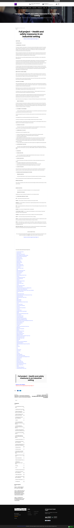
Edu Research (40, 7)
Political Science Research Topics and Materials (19, 472)
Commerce (18, 279)
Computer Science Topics (20, 283)
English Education (19, 299)
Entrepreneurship (19, 300)
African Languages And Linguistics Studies (22, 255)
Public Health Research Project (21, 355)
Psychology (18, 353)
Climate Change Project (20, 278)
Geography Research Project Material (22, 311)
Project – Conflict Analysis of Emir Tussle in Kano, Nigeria (19, 488)
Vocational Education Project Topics (21, 368)
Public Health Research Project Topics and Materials (29, 17)
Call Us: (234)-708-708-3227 (35, 3)
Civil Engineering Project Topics (21, 277)
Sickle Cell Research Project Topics (21, 363)
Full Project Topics (20, 449)
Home (20, 17)
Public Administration (19, 354)
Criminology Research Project (21, 285)
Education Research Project (20, 293)
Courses (18, 284)
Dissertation (34, 7)
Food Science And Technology (21, 305)
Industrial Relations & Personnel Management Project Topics (25, 320)
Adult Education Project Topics (21, 254)
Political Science (19, 349)
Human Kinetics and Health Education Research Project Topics (19, 452)
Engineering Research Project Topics (21, 297)
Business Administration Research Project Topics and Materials (19, 423)
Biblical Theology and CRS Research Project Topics (19, 415)
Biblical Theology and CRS (20, 265)
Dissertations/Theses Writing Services (19, 433)
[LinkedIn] (20, 390)
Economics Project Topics (20, 291)
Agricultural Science (19, 257)
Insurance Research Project (20, 321)
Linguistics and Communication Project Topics (23, 326)
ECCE (44, 7)
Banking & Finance (19, 261)
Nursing (18, 340)
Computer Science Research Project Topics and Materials (19, 430)
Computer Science (19, 282)
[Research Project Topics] (15, 4)
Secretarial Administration (20, 362)
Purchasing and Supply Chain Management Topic (23, 356)
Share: (15, 390)
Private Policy (18, 350)
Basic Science (18, 263)
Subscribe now (53, 7)
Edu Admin (29, 7)
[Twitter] (19, 390)
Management (18, 327)
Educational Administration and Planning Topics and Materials (19, 445)
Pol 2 (17, 348)
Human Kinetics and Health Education (22, 318)
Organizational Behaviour (20, 342)
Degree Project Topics (20, 286)
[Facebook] (17, 390)
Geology (18, 312)
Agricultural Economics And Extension (22, 256)
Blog (17, 269)
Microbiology (18, 339)
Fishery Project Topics (20, 304)
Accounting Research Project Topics (19, 407)
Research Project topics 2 (20, 479)
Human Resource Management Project (22, 319)
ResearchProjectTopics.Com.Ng (21, 526)
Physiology (18, 346)
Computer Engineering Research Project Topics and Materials (19, 427)
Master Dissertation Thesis (20, 333)
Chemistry (18, 276)
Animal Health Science (20, 258)
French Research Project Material (21, 307)
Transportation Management (20, 367)
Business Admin (36, 511)
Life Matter (18, 325)
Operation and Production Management (22, 341)
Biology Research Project (20, 268)
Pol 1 (17, 347)
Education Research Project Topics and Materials (19, 442)
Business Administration (20, 271)
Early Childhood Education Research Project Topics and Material (25, 290)
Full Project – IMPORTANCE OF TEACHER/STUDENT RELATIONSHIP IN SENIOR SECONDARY (40, 396)
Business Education (19, 272)
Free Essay (18, 306)
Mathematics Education (20, 334)
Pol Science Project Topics (20, 469)
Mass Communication (19, 332)
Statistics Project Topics (20, 364)
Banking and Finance (19, 262)
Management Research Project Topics (19, 455)
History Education (19, 314)
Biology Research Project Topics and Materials (19, 417)
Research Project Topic (20, 361)
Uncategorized (20, 481)
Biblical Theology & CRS (20, 264)
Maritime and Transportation (20, 328)
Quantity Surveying (19, 357)
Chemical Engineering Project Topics (21, 275)
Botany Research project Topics (21, 270)
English (18, 298)
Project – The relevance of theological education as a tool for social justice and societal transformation (19, 499)
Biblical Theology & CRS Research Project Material (19, 412)
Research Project (19, 360)
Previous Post (15, 394)
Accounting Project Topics (20, 251)
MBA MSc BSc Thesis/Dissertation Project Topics (23, 335)
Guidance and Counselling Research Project (22, 313)
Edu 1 (17, 292)
